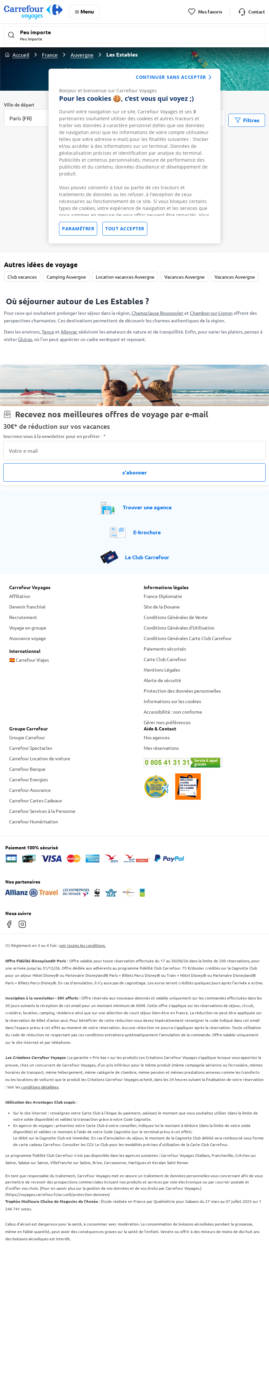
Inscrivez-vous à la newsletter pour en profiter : (54, 436)
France (50, 54)
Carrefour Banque (27, 769)
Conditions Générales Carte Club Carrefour (188, 638)
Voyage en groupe (27, 628)
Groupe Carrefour (27, 737)
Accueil (20, 54)
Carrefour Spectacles (30, 748)
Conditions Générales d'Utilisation (179, 628)
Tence (48, 331)
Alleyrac (69, 331)
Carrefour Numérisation (33, 821)
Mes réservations (161, 748)
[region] (134, 156)
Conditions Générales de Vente (176, 617)
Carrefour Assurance (30, 790)
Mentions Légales (162, 670)
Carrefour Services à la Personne (42, 811)
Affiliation (19, 596)
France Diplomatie (163, 596)
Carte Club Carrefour (165, 659)
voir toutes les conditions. (82, 945)
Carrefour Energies (28, 779)
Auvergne (82, 54)
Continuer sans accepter (171, 77)
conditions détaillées (39, 1086)
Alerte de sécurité (162, 680)
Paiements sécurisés (165, 649)
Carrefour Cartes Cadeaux (35, 800)
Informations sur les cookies (172, 701)
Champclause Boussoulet (157, 313)
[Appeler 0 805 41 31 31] (202, 762)
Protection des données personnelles (182, 691)
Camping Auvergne (66, 277)
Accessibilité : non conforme (173, 712)
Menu (87, 11)
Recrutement (23, 617)
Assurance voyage (27, 638)
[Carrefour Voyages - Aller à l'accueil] (33, 11)
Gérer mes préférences (167, 722)
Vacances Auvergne (184, 277)
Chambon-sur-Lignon (211, 313)
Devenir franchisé (27, 606)
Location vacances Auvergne (125, 277)
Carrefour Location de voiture (39, 758)
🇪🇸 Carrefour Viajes (29, 660)
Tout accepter (124, 228)
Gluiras (25, 339)
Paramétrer (78, 228)
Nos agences (157, 737)
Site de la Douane (162, 606)
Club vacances (22, 277)
